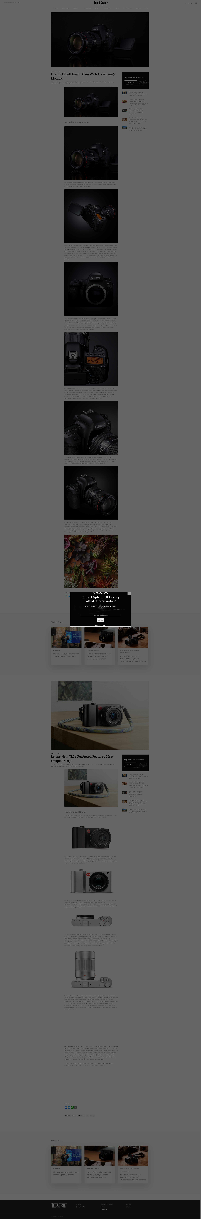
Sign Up (100, 620)
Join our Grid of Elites (100, 625)
